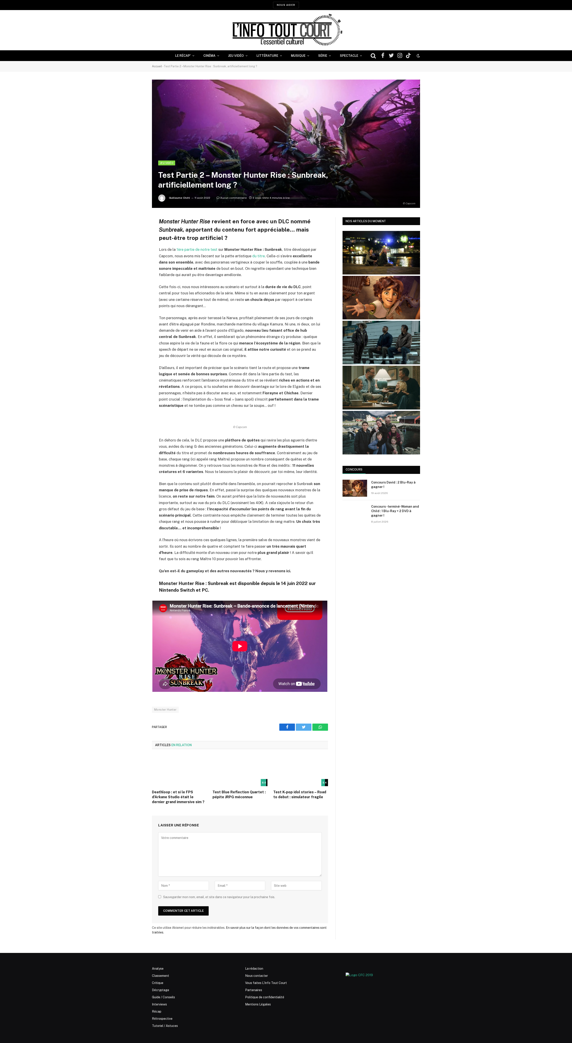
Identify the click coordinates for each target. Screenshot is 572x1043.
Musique (298, 55)
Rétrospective (162, 1018)
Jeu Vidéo (236, 55)
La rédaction (254, 968)
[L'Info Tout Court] (286, 30)
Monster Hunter (165, 709)
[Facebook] (136, 232)
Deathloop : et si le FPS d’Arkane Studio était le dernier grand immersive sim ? (178, 797)
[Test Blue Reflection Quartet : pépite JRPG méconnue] (239, 770)
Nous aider (286, 5)
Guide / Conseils (163, 997)
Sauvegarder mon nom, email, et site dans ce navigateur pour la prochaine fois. (219, 897)
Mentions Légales (258, 1004)
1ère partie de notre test (197, 249)
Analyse (158, 968)
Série (322, 55)
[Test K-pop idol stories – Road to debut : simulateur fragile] (300, 770)
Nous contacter (256, 976)
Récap (156, 1011)
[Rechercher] (373, 56)
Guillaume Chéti (179, 197)
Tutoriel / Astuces (165, 1026)
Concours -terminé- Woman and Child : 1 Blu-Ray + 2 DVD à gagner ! (395, 511)
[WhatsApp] (136, 254)
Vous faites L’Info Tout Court (266, 983)
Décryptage (160, 990)
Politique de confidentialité (264, 997)
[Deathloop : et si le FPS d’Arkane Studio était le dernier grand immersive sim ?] (179, 770)
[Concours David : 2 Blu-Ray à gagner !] (355, 488)
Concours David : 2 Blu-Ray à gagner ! (393, 485)
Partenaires (253, 990)
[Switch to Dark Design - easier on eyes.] (418, 55)
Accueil (157, 66)
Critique (157, 983)
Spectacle (349, 55)
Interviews (159, 1004)
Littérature (267, 55)
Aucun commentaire (233, 197)
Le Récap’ (183, 55)
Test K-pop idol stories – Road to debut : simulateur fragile (299, 794)
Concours (354, 469)
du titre (258, 256)
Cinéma (209, 55)
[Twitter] (136, 243)
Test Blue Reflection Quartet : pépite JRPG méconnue (239, 794)
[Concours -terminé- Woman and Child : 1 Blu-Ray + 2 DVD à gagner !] (355, 512)
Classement (160, 976)
